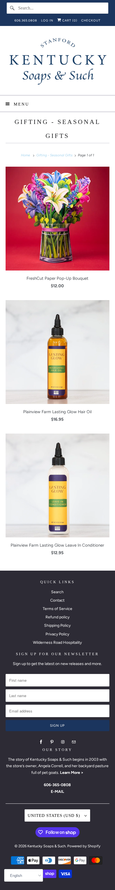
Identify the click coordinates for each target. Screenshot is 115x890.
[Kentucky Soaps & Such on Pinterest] (52, 742)
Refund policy (57, 617)
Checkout (90, 20)
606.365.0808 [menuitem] (26, 20)
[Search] (12, 8)
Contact (57, 600)
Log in (47, 20)
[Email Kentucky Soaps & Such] (73, 742)
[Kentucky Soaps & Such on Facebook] (41, 742)
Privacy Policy (57, 634)
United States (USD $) (55, 815)
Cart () (69, 20)
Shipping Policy (57, 625)
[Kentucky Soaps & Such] (57, 62)
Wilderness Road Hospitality (57, 642)
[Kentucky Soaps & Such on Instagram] (62, 742)
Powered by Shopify (83, 846)
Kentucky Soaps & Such (46, 846)
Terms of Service (57, 608)
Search (57, 592)
